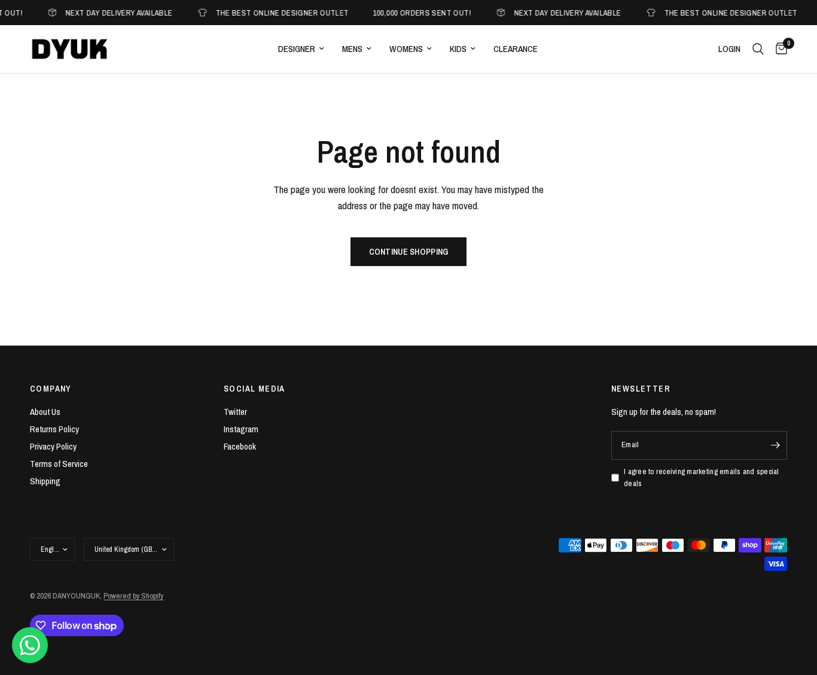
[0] (778, 49)
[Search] (758, 49)
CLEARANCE (515, 48)
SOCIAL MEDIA (254, 388)
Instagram (241, 429)
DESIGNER (296, 48)
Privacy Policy (53, 446)
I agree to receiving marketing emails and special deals (701, 477)
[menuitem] (301, 49)
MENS (352, 48)
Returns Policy (54, 429)
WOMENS (406, 48)
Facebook (240, 446)
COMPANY (51, 388)
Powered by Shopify (133, 596)
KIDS (458, 48)
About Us (45, 411)
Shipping (45, 481)
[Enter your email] (775, 445)
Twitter (235, 411)
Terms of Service (59, 463)
